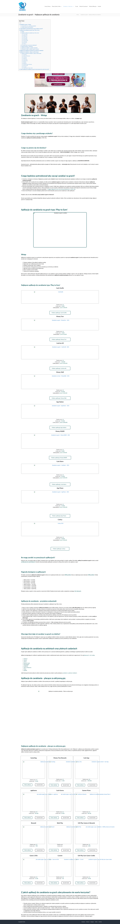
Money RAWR (26, 40)
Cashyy (60, 519)
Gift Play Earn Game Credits (86, 855)
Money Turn (25, 35)
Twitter (96, 921)
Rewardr (33, 823)
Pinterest (87, 921)
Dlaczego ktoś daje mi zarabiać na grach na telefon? (30, 49)
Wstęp (23, 31)
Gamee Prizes (26, 60)
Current (25, 66)
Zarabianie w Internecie (67, 6)
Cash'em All (25, 36)
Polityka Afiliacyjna (92, 6)
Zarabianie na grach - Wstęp (25, 24)
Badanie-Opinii (27, 663)
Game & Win (26, 65)
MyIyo (25, 669)
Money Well (60, 372)
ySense (25, 661)
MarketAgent (26, 664)
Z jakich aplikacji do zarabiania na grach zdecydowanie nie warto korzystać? (34, 69)
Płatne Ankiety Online (56, 6)
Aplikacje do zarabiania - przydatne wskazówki (29, 47)
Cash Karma (25, 59)
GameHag (25, 54)
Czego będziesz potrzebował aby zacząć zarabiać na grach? (31, 28)
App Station (60, 402)
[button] (39, 785)
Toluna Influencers (27, 667)
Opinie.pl (25, 658)
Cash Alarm (25, 41)
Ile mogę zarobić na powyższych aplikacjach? (29, 45)
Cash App (25, 57)
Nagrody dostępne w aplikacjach (27, 46)
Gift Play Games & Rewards (28, 64)
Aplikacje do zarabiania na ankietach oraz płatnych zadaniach (31, 50)
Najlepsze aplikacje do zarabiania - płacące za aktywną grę (31, 53)
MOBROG (26, 666)
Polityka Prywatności (83, 6)
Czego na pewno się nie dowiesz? (27, 27)
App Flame (25, 42)
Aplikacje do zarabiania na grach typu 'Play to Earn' (30, 30)
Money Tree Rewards (59, 758)
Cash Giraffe (25, 34)
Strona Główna (47, 6)
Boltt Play (25, 63)
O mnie (76, 6)
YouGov (25, 660)
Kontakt (99, 6)
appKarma (25, 58)
